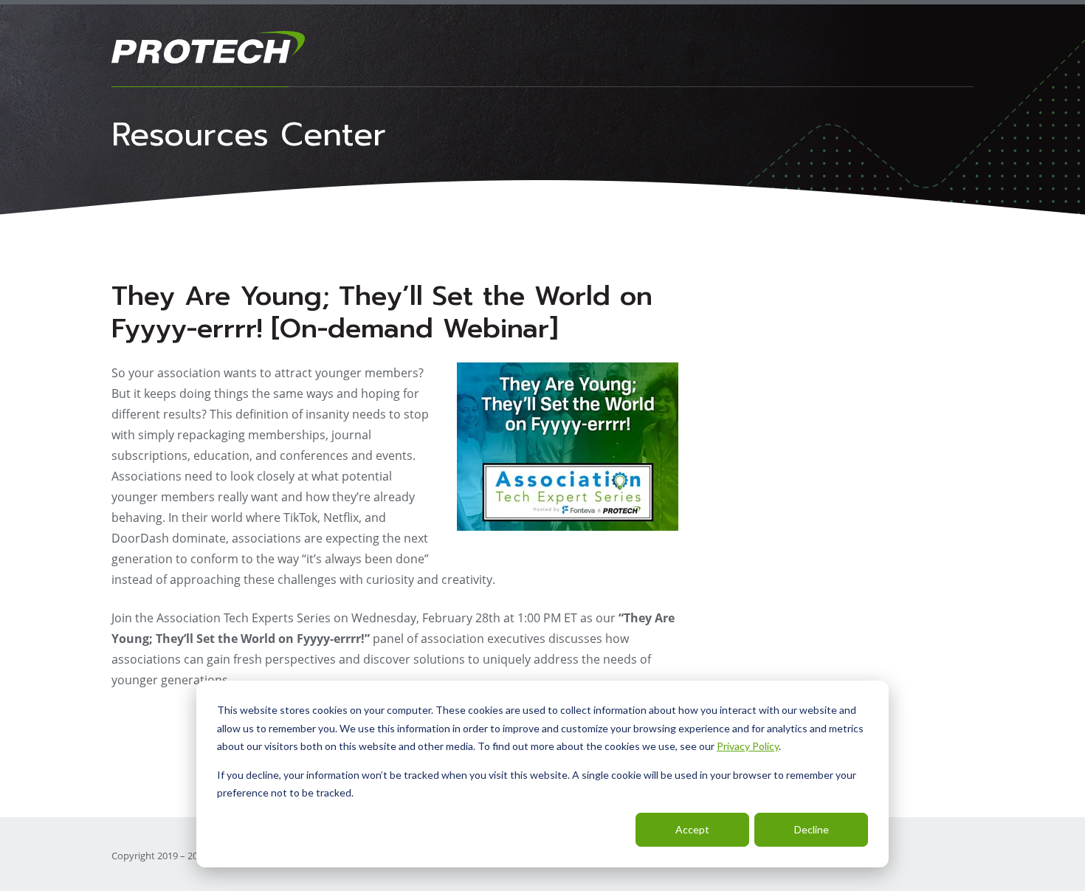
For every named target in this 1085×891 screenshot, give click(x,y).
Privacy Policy (748, 746)
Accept (692, 829)
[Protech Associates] (542, 47)
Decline (811, 829)
